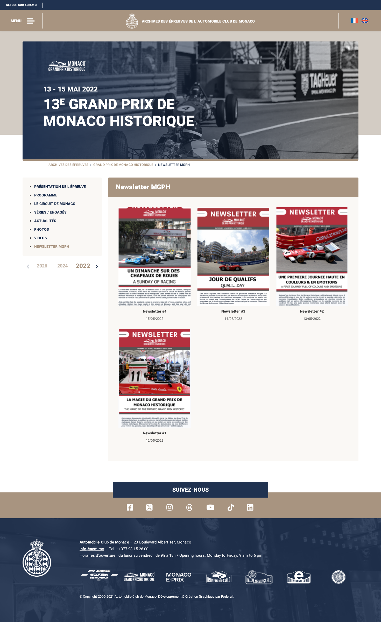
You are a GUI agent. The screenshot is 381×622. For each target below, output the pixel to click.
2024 (62, 266)
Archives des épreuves (68, 164)
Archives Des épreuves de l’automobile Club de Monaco (198, 21)
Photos (41, 229)
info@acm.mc (92, 549)
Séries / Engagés (50, 212)
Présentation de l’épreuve (60, 186)
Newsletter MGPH (51, 246)
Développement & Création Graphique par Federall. (196, 596)
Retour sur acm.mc (21, 5)
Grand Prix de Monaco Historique (123, 164)
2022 (83, 266)
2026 (42, 266)
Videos (40, 238)
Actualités (45, 221)
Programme (45, 195)
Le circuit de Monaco (54, 204)
